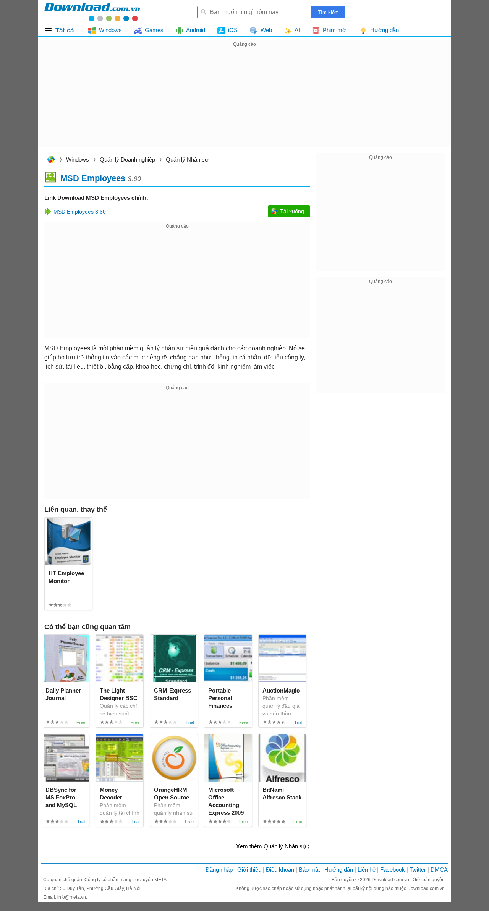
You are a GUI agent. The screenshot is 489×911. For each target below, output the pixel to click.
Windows (77, 159)
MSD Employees (92, 178)
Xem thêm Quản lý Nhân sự (271, 846)
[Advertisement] (244, 102)
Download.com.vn (50, 160)
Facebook (392, 869)
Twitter (418, 869)
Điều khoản (280, 869)
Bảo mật (309, 869)
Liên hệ (367, 869)
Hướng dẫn (338, 869)
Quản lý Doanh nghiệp (127, 159)
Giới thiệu (249, 869)
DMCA (439, 869)
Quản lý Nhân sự (187, 159)
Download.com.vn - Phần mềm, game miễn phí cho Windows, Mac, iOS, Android (92, 12)
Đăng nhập (219, 869)
